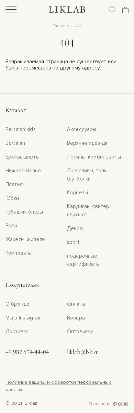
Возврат (77, 318)
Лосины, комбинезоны (94, 157)
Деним (75, 228)
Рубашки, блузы (24, 212)
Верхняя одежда (87, 143)
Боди (11, 225)
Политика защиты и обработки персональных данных (58, 386)
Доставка (17, 331)
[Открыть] (10, 10)
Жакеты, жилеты (25, 239)
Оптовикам (80, 331)
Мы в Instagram (23, 318)
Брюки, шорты (22, 157)
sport (73, 242)
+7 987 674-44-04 (27, 352)
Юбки (12, 198)
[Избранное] (112, 9)
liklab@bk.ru (83, 352)
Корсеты (77, 192)
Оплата (76, 304)
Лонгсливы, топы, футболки (88, 174)
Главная (61, 26)
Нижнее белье (23, 170)
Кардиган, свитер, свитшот (89, 210)
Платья (14, 184)
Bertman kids (20, 129)
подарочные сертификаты (83, 260)
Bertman (15, 143)
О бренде (17, 304)
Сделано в (99, 403)
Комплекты (18, 253)
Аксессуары (82, 129)
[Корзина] (125, 9)
